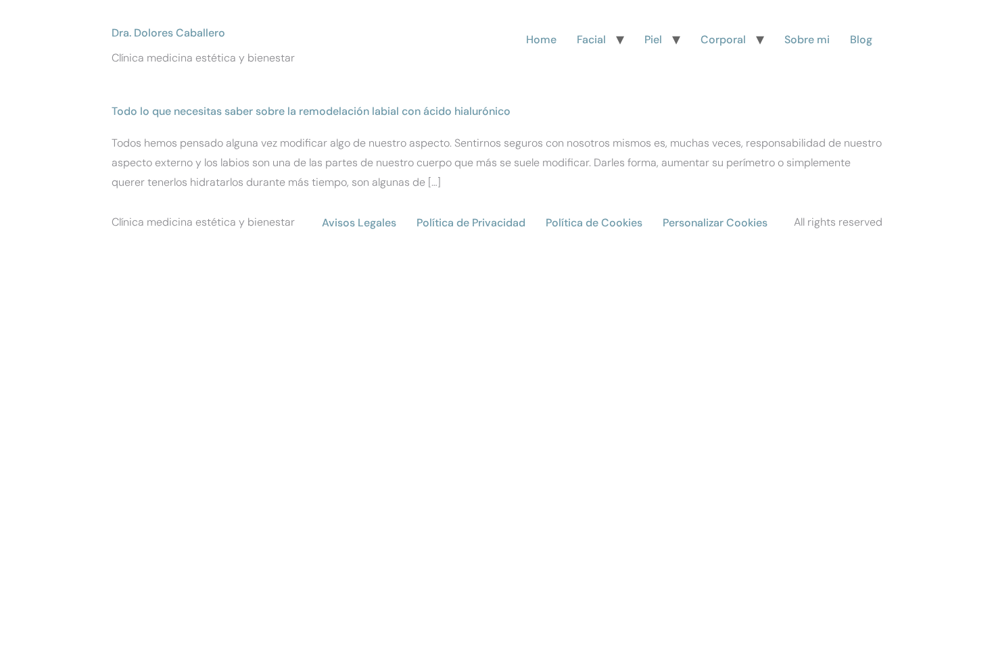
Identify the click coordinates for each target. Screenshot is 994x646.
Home (541, 39)
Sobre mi (807, 39)
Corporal (723, 39)
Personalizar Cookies (715, 223)
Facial (591, 39)
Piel (653, 39)
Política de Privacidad (471, 223)
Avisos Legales (359, 223)
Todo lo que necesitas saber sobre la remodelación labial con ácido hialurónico (311, 111)
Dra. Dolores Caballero (168, 33)
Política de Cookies (594, 223)
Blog (861, 39)
